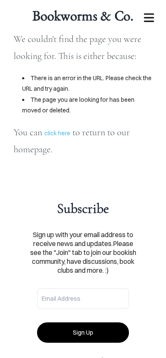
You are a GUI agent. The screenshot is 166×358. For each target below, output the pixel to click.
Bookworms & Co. (83, 15)
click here (57, 133)
